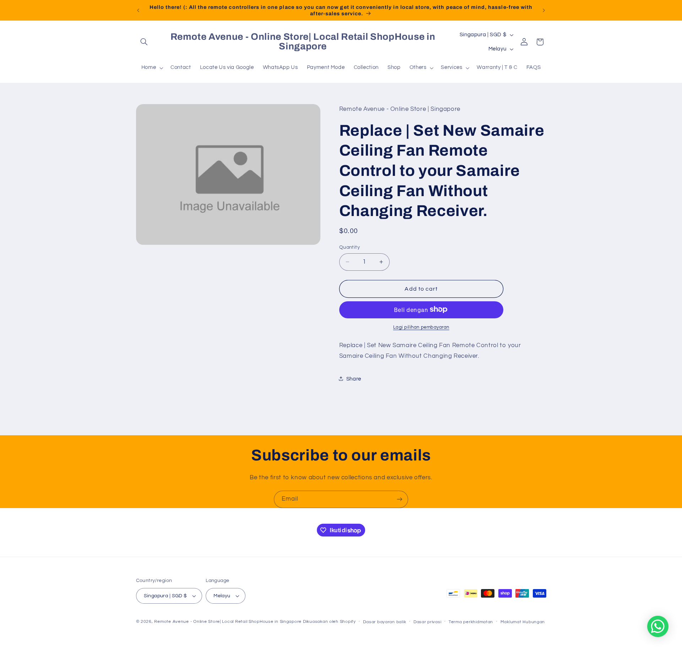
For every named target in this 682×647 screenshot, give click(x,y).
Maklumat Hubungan (522, 622)
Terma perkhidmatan (471, 622)
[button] (144, 42)
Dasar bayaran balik (384, 622)
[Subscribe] (399, 499)
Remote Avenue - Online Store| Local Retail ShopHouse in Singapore (228, 622)
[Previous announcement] (138, 10)
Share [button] (353, 378)
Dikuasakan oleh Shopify (329, 622)
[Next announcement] (544, 10)
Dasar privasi (427, 622)
